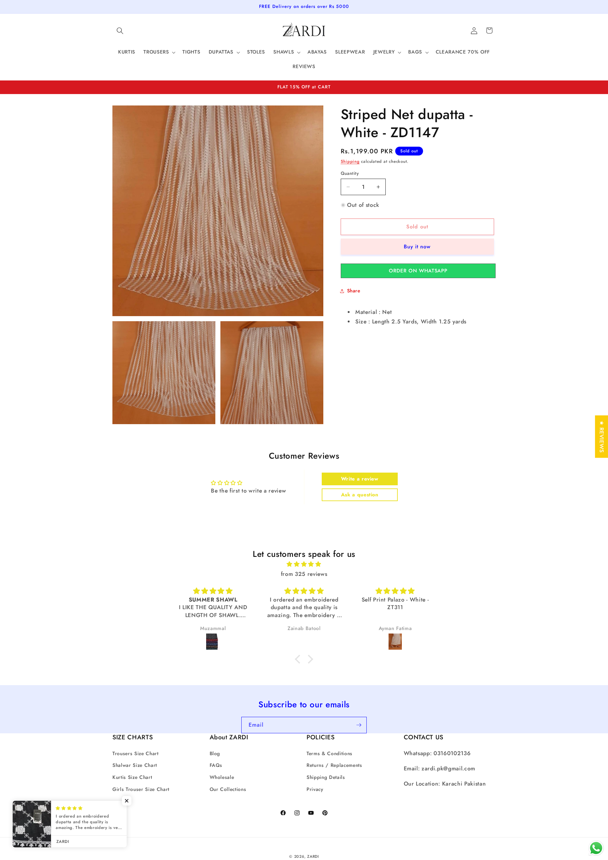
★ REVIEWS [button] (602, 436)
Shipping (350, 161)
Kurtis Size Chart (132, 777)
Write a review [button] (359, 478)
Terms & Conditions (329, 753)
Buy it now (417, 246)
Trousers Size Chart (135, 753)
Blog (215, 753)
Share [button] (353, 290)
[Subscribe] (358, 725)
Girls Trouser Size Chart (140, 789)
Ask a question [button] (359, 494)
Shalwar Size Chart (134, 765)
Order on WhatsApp (418, 270)
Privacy (315, 789)
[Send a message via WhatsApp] (596, 848)
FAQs (216, 765)
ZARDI (313, 856)
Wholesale (222, 777)
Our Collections (228, 789)
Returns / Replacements (334, 765)
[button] (120, 30)
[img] (304, 564)
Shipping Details (326, 777)
